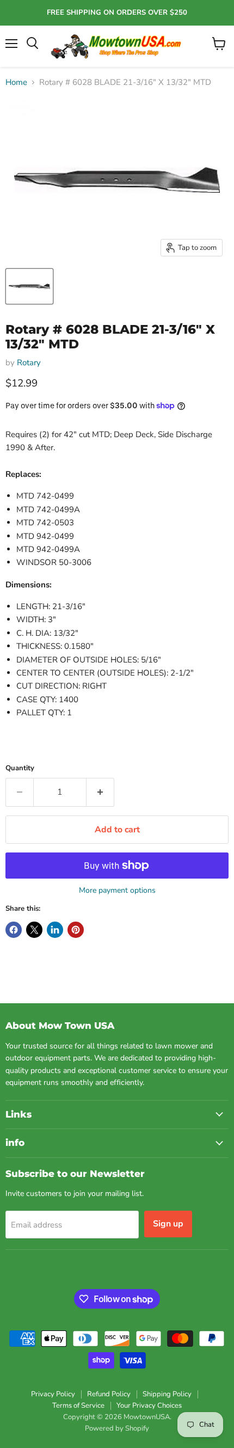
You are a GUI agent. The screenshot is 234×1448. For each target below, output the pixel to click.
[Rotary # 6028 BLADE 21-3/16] (29, 286)
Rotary (29, 362)
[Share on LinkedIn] (55, 930)
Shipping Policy (167, 1394)
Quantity (19, 768)
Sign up (168, 1224)
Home (16, 82)
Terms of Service (78, 1405)
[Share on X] (34, 930)
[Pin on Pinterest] (75, 930)
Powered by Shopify (117, 1428)
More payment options (117, 890)
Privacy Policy (53, 1394)
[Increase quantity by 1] (100, 792)
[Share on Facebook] (13, 930)
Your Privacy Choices (149, 1405)
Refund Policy (109, 1394)
